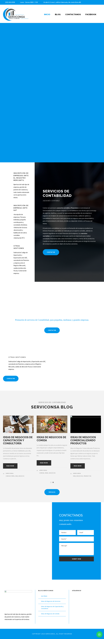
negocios (52, 473)
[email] (96, 2)
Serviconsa (9, 473)
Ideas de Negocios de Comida (50, 614)
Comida (41, 473)
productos (87, 476)
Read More (10, 466)
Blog (58, 14)
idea (16, 476)
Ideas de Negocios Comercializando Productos (83, 440)
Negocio (21, 476)
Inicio (47, 14)
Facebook (90, 14)
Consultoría (10, 476)
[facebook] (100, 2)
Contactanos (73, 14)
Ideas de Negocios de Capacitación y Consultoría (17, 440)
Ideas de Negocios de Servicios (50, 601)
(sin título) (44, 596)
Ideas (46, 473)
